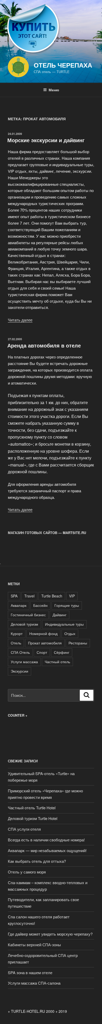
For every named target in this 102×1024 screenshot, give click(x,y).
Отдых (69, 633)
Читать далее (20, 319)
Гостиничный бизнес (28, 614)
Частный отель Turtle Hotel (31, 807)
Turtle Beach (51, 595)
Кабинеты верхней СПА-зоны (34, 944)
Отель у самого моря (27, 872)
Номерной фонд (43, 633)
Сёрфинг (61, 652)
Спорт (42, 652)
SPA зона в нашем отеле (30, 972)
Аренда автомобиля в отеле (44, 345)
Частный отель (57, 661)
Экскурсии (19, 671)
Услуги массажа (24, 661)
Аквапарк (18, 605)
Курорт (16, 633)
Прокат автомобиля (45, 642)
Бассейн (40, 605)
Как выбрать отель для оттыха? (37, 861)
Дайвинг (59, 614)
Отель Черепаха (63, 65)
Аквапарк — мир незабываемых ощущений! (47, 850)
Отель (16, 642)
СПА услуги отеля (24, 829)
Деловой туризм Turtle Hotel (32, 818)
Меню (54, 89)
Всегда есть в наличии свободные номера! (46, 839)
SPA (14, 595)
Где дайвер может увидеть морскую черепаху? (50, 934)
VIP (72, 595)
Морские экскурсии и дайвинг (45, 140)
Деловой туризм (24, 624)
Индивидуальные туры (64, 624)
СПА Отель (20, 652)
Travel (29, 595)
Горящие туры (66, 605)
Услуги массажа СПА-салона (34, 983)
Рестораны (78, 642)
